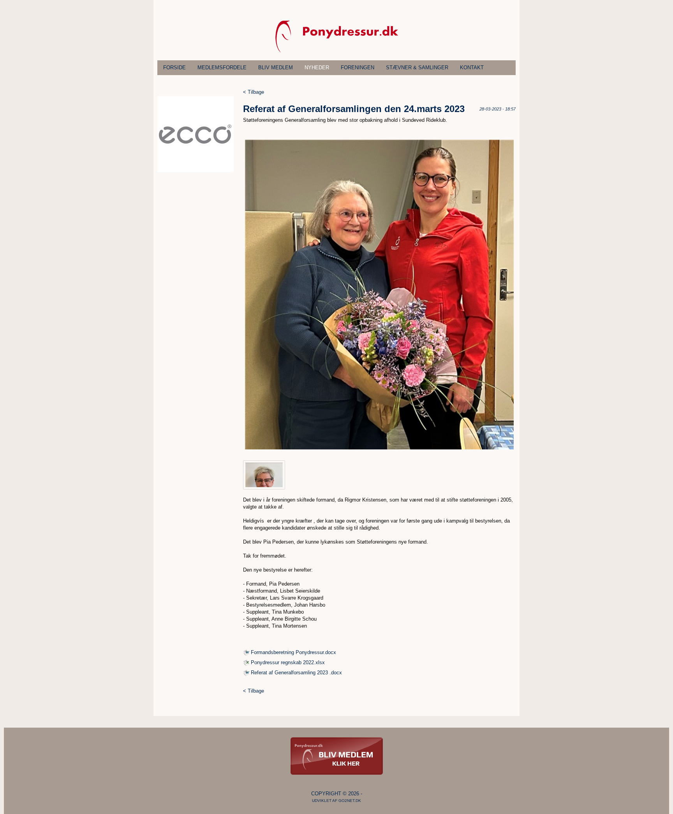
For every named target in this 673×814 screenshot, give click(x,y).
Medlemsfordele (222, 67)
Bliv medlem (275, 67)
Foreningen (357, 67)
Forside (174, 67)
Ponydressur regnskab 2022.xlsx (288, 662)
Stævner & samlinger (417, 67)
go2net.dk (349, 800)
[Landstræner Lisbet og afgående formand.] (379, 294)
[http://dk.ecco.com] (195, 171)
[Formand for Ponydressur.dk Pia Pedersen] (264, 475)
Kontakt (472, 67)
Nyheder (317, 67)
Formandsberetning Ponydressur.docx (293, 652)
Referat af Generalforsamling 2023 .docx (296, 672)
